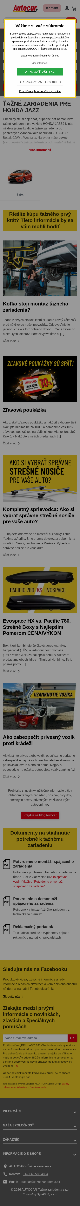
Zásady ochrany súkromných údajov (40, 55)
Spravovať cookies (40, 82)
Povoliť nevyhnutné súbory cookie (40, 91)
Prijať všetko (40, 72)
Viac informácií (39, 63)
